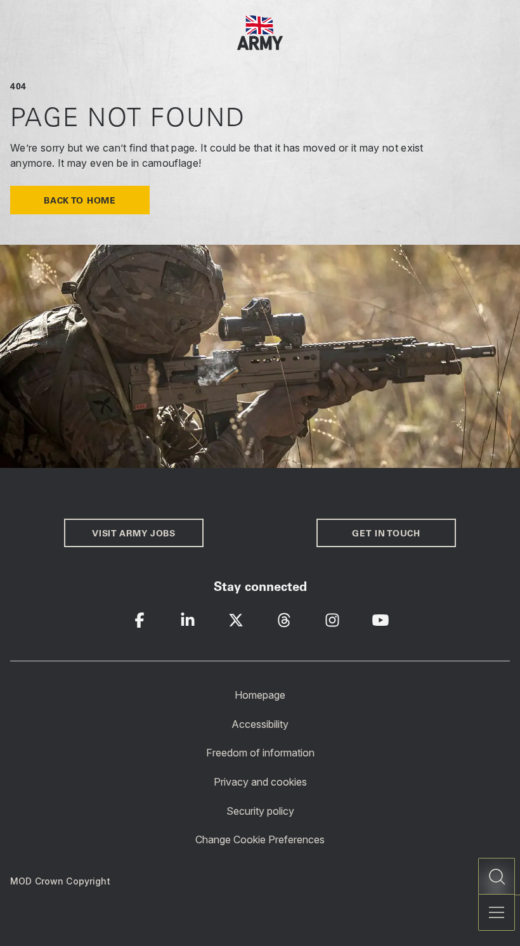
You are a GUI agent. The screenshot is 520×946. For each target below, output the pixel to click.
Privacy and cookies (260, 781)
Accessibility (260, 723)
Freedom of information (260, 752)
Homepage (260, 695)
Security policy (260, 810)
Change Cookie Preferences (260, 839)
